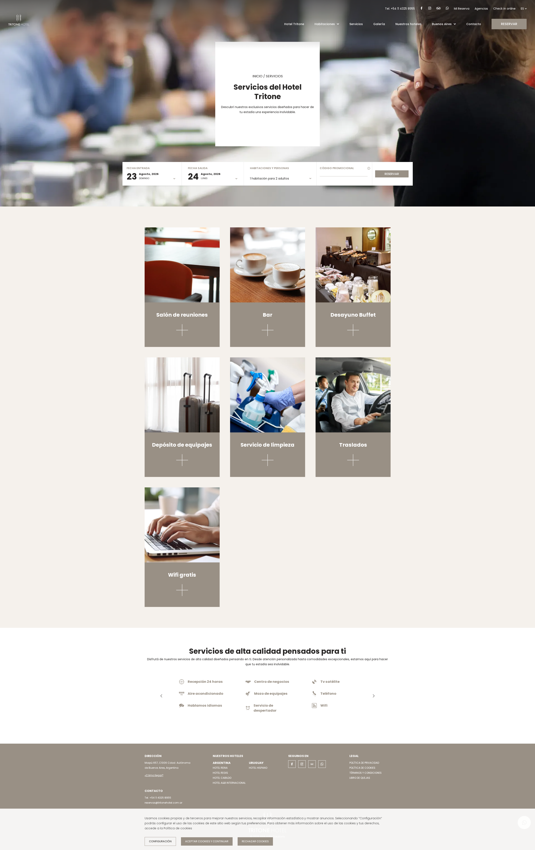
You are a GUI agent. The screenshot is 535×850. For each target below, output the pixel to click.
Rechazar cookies (255, 841)
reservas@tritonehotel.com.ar (163, 802)
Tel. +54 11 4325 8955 (400, 8)
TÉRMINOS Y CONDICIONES (365, 773)
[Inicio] (18, 29)
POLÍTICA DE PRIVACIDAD (364, 763)
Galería (379, 24)
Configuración (160, 841)
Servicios (356, 24)
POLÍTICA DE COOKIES (362, 768)
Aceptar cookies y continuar (206, 841)
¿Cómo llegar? (154, 775)
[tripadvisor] (438, 9)
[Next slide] (374, 696)
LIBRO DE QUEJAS (359, 778)
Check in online (504, 8)
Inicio (257, 76)
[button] (338, 24)
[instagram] (429, 9)
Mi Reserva (461, 8)
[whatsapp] (447, 9)
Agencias (481, 8)
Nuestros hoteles (408, 24)
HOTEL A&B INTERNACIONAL (229, 783)
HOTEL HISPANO (258, 768)
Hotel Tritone (294, 24)
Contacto (473, 24)
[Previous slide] (161, 696)
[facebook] (421, 9)
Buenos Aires (442, 24)
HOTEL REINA (220, 768)
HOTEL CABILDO (222, 778)
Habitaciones (325, 24)
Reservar (392, 174)
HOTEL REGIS (220, 773)
